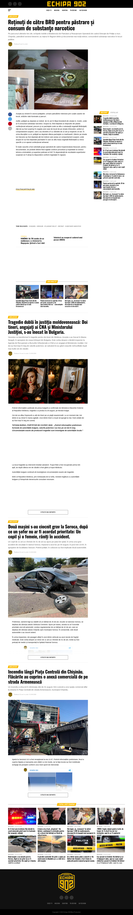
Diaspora (65, 10)
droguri (40, 226)
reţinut (61, 226)
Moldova (56, 10)
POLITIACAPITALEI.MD (25, 189)
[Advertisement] (52, 172)
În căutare (73, 10)
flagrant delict (51, 226)
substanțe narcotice (73, 226)
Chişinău (33, 226)
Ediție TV (48, 10)
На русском (83, 10)
